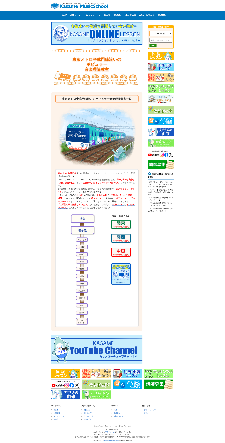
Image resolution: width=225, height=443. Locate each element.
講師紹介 (118, 15)
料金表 (107, 15)
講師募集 (162, 15)
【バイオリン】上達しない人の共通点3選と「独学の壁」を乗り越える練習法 (161, 192)
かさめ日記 (88, 419)
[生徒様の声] (161, 114)
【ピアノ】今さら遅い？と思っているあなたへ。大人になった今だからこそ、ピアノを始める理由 (160, 184)
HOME (64, 15)
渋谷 (82, 218)
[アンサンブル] (161, 92)
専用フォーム (110, 432)
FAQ (115, 410)
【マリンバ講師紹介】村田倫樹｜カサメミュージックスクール (160, 209)
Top (219, 437)
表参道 (82, 230)
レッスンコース (93, 15)
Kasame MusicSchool (111, 440)
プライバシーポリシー (152, 410)
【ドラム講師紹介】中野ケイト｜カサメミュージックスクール (160, 204)
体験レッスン (76, 15)
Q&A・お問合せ (146, 15)
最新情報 (57, 413)
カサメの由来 (88, 416)
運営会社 (147, 413)
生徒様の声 (130, 15)
